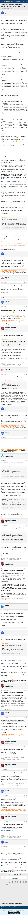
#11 (26, 568)
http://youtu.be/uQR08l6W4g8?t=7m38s (11, 181)
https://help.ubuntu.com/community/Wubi (11, 239)
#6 (26, 374)
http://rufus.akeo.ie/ (12, 150)
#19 (26, 821)
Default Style (5, 906)
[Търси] (26, 1)
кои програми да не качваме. (13, 359)
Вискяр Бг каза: (5, 380)
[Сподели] (25, 17)
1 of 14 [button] (8, 874)
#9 (26, 460)
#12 (26, 610)
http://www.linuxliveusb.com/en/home (10, 159)
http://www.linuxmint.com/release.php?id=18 (12, 52)
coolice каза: (4, 217)
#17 (26, 769)
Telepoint (22, 71)
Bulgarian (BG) (13, 906)
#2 (26, 258)
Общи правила (20, 908)
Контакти (14, 908)
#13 (26, 637)
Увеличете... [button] (14, 229)
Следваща (14, 874)
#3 (26, 282)
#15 (26, 717)
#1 (26, 17)
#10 (26, 525)
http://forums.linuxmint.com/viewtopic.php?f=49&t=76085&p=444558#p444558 (12, 858)
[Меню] (2, 1)
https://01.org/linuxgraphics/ (8, 830)
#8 (26, 437)
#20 (26, 846)
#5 (26, 332)
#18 (26, 795)
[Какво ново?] (23, 1)
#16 (26, 747)
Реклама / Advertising (6, 908)
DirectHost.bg (3, 516)
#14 (26, 690)
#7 (26, 413)
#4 (26, 306)
